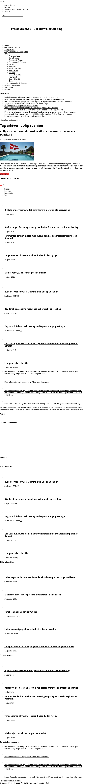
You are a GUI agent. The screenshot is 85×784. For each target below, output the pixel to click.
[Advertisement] (42, 38)
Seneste (7, 189)
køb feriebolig (17, 409)
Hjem (6, 45)
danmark (62, 407)
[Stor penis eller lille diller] (10, 359)
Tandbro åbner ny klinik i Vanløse (20, 612)
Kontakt (7, 89)
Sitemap (7, 11)
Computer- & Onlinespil (18, 62)
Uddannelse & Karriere (18, 83)
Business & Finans (16, 60)
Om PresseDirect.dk (12, 48)
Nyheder (7, 54)
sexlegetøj (76, 409)
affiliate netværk (31, 409)
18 (16, 313)
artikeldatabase (44, 407)
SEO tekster (9, 87)
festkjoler (56, 409)
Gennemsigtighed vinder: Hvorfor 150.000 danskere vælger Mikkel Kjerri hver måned (38, 114)
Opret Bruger (9, 5)
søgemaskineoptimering (9, 407)
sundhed (79, 407)
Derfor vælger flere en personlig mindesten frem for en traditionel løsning (34, 99)
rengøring (3, 409)
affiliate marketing (64, 409)
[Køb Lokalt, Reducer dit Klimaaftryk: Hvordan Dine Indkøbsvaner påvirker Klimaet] (10, 339)
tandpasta (39, 409)
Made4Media (15, 781)
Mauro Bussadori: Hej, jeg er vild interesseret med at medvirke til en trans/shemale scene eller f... (43, 391)
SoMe (71, 409)
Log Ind (7, 7)
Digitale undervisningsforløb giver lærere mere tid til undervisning (31, 97)
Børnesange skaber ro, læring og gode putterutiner (24, 116)
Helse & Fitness (15, 68)
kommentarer (9, 193)
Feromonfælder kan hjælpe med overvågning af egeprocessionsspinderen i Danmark (38, 101)
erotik (52, 407)
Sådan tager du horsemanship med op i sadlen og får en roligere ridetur (39, 577)
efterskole (57, 407)
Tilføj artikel (9, 50)
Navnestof (13, 77)
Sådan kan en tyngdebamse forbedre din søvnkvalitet (31, 629)
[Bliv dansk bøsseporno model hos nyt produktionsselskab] (10, 305)
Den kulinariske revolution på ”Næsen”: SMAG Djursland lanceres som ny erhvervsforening (40, 112)
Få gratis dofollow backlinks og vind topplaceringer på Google (34, 326)
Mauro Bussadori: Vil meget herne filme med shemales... (26, 382)
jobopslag (45, 409)
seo (1, 407)
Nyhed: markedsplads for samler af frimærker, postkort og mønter (31, 108)
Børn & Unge (14, 58)
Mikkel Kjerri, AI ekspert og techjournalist (21, 106)
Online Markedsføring (22, 407)
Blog (22, 409)
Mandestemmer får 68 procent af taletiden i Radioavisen (32, 595)
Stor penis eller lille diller (16, 363)
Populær (7, 191)
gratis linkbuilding (34, 407)
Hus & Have (13, 71)
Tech (11, 81)
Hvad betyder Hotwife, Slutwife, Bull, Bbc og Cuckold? (31, 292)
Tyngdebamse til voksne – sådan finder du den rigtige (26, 104)
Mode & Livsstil (15, 75)
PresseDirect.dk (43, 783)
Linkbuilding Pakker (12, 85)
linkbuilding (9, 409)
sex (49, 407)
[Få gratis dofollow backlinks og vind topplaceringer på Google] (10, 322)
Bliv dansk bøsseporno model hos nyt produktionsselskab (32, 309)
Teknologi (51, 409)
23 (18, 296)
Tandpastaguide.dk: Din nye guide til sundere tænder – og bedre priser (39, 646)
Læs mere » (4, 174)
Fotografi (12, 66)
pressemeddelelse (71, 407)
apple (81, 409)
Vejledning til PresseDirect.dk (16, 9)
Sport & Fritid (14, 79)
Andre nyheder (15, 56)
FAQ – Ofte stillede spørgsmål (16, 52)
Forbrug (12, 64)
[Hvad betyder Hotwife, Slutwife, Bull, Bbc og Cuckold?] (10, 287)
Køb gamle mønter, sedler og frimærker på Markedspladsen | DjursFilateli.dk (35, 110)
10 (21, 331)
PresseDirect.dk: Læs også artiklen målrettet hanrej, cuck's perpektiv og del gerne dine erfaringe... (43, 403)
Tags (6, 195)
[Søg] (1, 1)
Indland (12, 73)
